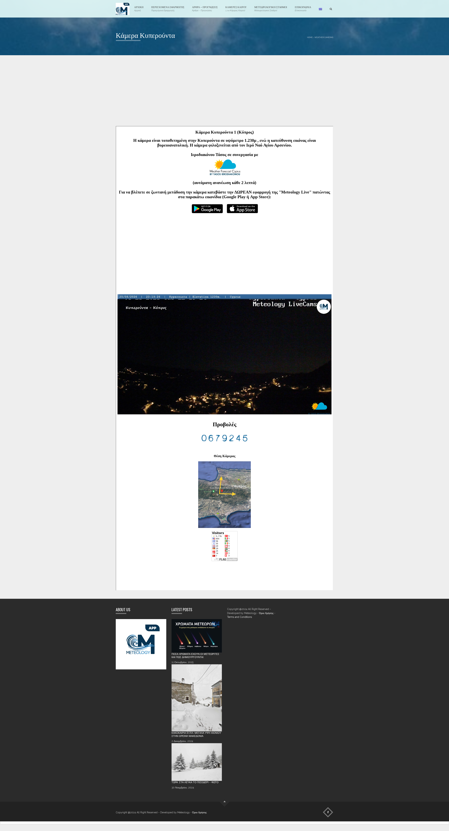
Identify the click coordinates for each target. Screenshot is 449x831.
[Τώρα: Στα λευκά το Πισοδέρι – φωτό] (197, 762)
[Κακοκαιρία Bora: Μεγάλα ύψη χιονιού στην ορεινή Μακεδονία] (197, 697)
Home (310, 37)
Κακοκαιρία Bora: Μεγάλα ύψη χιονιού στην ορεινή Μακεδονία (196, 734)
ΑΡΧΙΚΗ (138, 8)
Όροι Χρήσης (266, 613)
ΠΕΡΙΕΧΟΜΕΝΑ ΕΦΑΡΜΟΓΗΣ (167, 8)
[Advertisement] (221, 96)
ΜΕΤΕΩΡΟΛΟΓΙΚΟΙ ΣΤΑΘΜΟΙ (270, 8)
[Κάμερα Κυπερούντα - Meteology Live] (122, 9)
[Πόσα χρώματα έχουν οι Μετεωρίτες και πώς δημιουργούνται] (197, 636)
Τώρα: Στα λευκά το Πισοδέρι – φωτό (195, 782)
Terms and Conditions (239, 617)
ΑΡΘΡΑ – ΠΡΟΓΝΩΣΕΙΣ (205, 8)
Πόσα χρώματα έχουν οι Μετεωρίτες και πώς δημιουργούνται (195, 656)
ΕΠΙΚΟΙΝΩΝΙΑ (303, 8)
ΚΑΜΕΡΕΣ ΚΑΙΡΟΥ (236, 8)
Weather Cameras (323, 37)
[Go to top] (225, 802)
